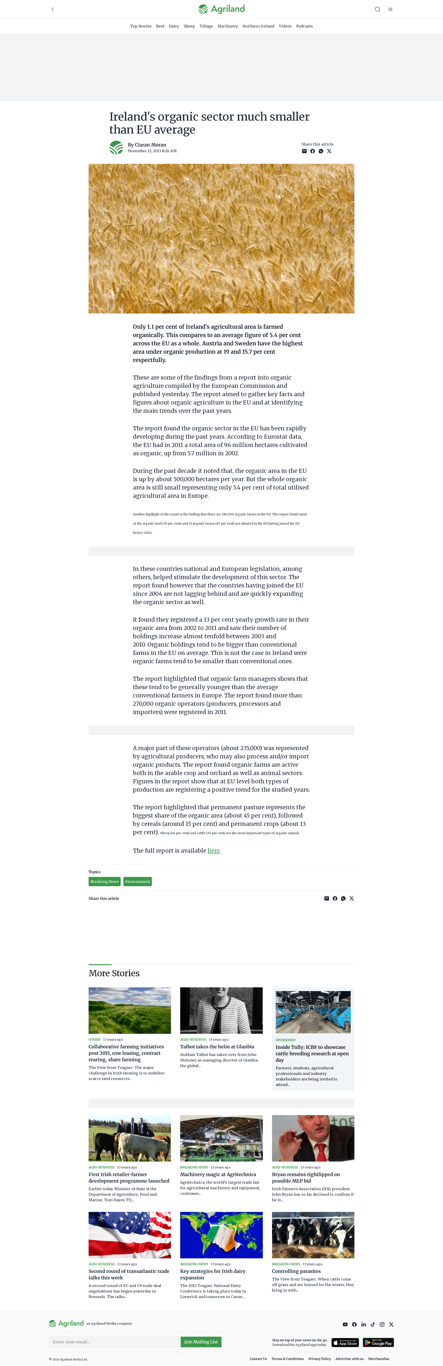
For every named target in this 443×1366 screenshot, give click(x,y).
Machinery (228, 26)
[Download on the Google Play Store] (378, 1342)
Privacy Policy (319, 1359)
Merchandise (378, 1359)
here (214, 850)
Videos (285, 26)
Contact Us (258, 1359)
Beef (160, 26)
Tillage (206, 26)
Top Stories (141, 26)
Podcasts (304, 26)
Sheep (189, 26)
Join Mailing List (201, 1342)
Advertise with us (349, 1359)
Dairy (174, 26)
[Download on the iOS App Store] (345, 1342)
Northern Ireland (258, 26)
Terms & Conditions (288, 1359)
